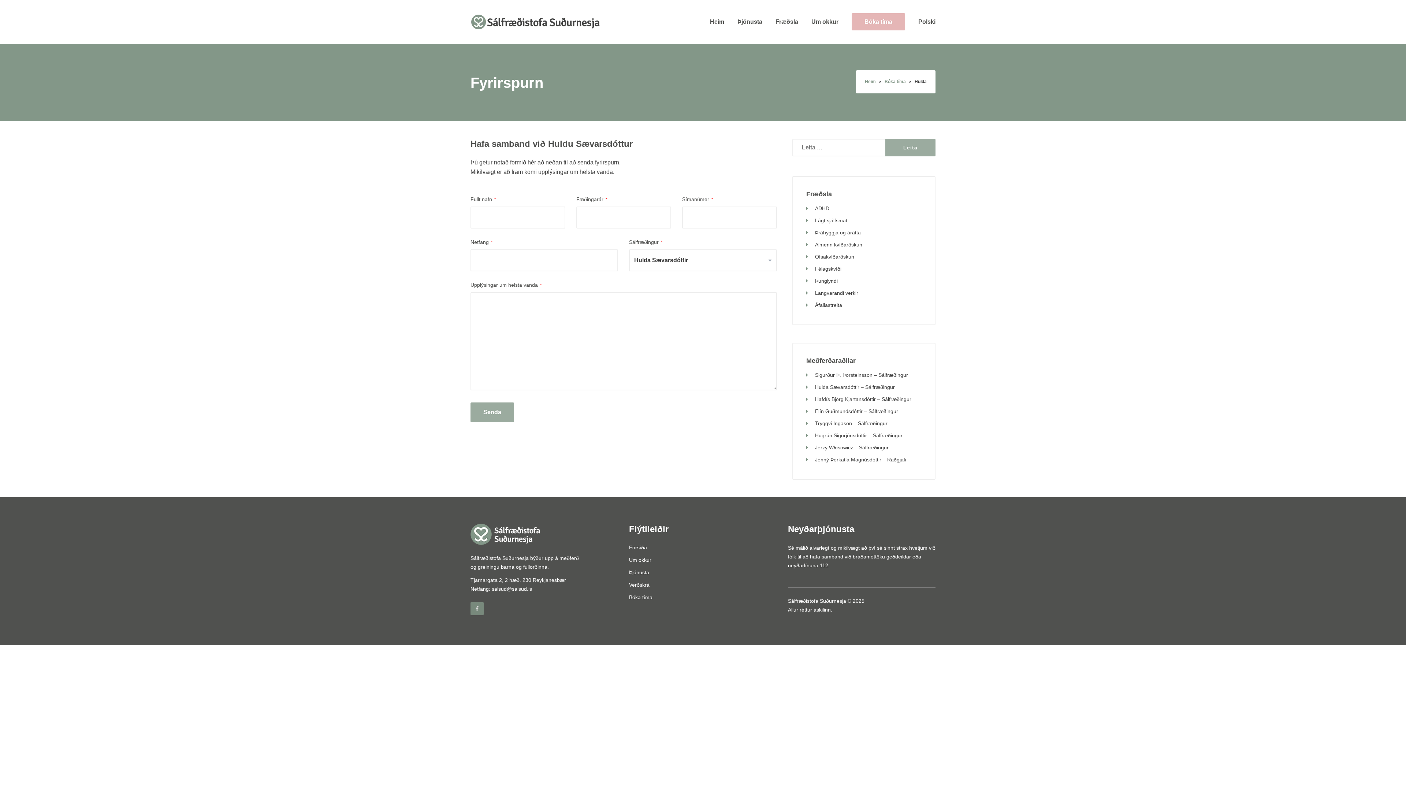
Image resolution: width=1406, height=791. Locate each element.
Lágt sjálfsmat (831, 220)
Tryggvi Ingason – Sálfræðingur (851, 423)
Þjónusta (749, 22)
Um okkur (824, 22)
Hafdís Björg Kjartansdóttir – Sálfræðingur (863, 399)
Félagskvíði (828, 269)
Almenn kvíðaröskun (838, 245)
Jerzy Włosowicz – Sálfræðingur (852, 447)
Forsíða (638, 547)
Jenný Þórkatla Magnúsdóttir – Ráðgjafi (860, 460)
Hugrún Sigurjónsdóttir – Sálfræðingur (859, 435)
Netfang (481, 242)
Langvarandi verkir (836, 293)
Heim (717, 22)
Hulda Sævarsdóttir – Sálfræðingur (855, 387)
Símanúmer (697, 199)
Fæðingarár (591, 199)
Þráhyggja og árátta (838, 232)
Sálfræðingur (646, 242)
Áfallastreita (828, 305)
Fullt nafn (483, 199)
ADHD (822, 208)
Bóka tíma (878, 22)
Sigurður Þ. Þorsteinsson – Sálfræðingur (861, 375)
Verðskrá (639, 585)
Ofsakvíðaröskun (834, 257)
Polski (927, 22)
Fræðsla (786, 22)
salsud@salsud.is (512, 589)
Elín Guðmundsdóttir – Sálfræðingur (856, 411)
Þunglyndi (826, 281)
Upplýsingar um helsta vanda (506, 285)
